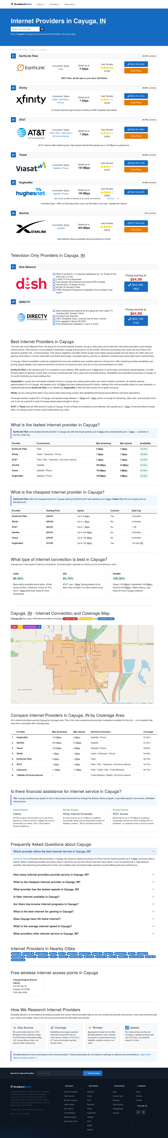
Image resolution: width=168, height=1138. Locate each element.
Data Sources (118, 1104)
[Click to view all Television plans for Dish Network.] (32, 282)
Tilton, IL (132, 953)
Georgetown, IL (41, 953)
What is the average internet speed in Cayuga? (42, 926)
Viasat (15, 470)
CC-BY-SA (137, 703)
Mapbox (150, 703)
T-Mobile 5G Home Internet (30, 775)
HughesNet (17, 475)
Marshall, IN (89, 957)
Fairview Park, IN (18, 960)
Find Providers (94, 1073)
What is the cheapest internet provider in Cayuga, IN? (46, 882)
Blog (114, 1091)
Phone (61, 102)
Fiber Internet (69, 1096)
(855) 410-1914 (137, 95)
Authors (139, 1096)
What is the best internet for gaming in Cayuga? (43, 911)
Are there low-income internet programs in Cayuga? (45, 904)
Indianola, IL (31, 957)
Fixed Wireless (30, 626)
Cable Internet (69, 1104)
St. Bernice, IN (101, 957)
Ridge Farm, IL (84, 953)
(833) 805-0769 (137, 162)
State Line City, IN (136, 957)
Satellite (57, 168)
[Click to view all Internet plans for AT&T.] (31, 132)
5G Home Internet (61, 136)
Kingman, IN (72, 953)
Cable (55, 99)
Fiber (60, 69)
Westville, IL (97, 953)
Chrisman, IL (43, 957)
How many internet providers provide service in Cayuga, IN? (51, 874)
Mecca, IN (113, 957)
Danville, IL (63, 957)
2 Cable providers (70, 619)
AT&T (14, 459)
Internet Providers (70, 1091)
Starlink (15, 464)
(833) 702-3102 (137, 321)
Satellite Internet (70, 1117)
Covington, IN (142, 953)
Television (64, 99)
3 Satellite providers (106, 619)
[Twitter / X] (143, 1112)
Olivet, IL (53, 953)
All (39, 626)
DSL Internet (68, 1108)
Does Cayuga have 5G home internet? (37, 919)
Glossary (116, 1100)
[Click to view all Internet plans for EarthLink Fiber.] (31, 67)
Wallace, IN (123, 957)
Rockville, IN (150, 957)
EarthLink (90, 1091)
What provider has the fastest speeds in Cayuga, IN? (46, 889)
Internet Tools (118, 1096)
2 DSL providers (86, 619)
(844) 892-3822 (137, 286)
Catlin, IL (53, 957)
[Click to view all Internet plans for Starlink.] (31, 226)
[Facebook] (138, 1112)
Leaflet (104, 703)
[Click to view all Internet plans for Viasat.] (31, 166)
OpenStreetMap (120, 703)
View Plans (136, 70)
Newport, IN (16, 953)
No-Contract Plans (71, 1121)
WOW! (89, 1125)
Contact (139, 1100)
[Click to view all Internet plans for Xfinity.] (31, 99)
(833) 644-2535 (137, 191)
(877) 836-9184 (137, 222)
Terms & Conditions (23, 1114)
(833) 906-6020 (137, 64)
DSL (58, 132)
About (138, 1091)
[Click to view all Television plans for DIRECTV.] (32, 317)
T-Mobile (90, 1117)
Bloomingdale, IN (18, 957)
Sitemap (116, 1113)
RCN (89, 1121)
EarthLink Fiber (19, 448)
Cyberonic (22, 769)
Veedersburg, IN (76, 957)
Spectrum (90, 1104)
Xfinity (15, 454)
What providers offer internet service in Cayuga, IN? (46, 933)
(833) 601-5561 (137, 129)
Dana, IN (62, 953)
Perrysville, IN (28, 953)
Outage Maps (118, 1108)
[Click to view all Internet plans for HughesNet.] (31, 191)
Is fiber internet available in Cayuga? (36, 896)
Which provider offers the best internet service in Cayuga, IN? (52, 851)
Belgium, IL (108, 953)
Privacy (12, 1114)
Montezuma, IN (120, 953)
